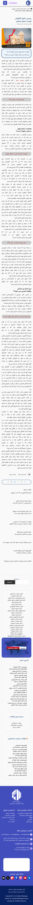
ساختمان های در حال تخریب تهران (17, 775)
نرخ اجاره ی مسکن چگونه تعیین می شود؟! (16, 55)
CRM (30, 817)
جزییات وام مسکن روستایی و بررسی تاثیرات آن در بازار (19, 765)
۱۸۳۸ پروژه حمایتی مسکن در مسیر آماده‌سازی (20, 685)
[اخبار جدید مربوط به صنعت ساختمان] (28, 3)
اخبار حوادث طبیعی (16, 623)
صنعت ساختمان (16, 723)
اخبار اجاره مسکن (21, 9)
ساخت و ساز (16, 727)
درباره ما (12, 820)
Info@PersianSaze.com (22, 844)
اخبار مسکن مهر (16, 602)
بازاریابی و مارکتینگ (16, 725)
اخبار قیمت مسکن (16, 613)
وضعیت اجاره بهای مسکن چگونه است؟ (18, 52)
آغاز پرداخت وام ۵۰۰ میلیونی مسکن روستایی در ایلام (19, 680)
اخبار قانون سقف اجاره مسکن (16, 611)
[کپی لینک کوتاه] (8, 482)
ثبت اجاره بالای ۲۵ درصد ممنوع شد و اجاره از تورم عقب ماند (18, 700)
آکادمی (30, 820)
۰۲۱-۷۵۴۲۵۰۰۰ (15, 835)
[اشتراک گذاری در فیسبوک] (25, 482)
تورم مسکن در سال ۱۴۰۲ (16, 99)
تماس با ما (11, 822)
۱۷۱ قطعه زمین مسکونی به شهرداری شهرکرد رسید (20, 691)
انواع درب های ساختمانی (20, 773)
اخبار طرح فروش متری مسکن (16, 600)
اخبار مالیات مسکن (16, 621)
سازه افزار (29, 822)
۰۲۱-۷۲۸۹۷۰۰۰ (13, 3)
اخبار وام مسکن (16, 615)
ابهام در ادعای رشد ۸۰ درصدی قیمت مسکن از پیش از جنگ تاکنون (17, 704)
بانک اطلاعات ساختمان (25, 813)
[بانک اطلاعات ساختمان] (31, 9)
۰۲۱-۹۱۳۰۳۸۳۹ (25, 835)
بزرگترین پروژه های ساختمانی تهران (17, 762)
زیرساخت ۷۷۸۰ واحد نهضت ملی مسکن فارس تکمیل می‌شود (18, 672)
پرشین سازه (20, 80)
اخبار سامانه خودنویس (16, 606)
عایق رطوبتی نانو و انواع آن (19, 760)
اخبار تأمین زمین (16, 604)
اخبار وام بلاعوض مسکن (16, 617)
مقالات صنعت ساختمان (17, 738)
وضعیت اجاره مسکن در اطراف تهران (16, 154)
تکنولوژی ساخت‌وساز (16, 634)
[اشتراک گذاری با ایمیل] (11, 482)
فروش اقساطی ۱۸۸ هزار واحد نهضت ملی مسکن (20, 676)
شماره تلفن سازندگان (25, 815)
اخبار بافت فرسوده (16, 596)
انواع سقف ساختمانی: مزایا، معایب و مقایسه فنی (20, 746)
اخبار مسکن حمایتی (16, 630)
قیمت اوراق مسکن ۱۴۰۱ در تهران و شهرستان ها (21, 769)
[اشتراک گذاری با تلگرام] (15, 482)
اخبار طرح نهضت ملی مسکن (16, 598)
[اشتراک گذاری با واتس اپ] (18, 482)
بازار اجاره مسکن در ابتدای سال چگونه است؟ (16, 317)
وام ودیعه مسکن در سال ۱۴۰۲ (16, 243)
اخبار (28, 9)
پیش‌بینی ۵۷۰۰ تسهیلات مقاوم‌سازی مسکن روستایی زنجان (18, 668)
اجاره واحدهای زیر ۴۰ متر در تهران (18, 688)
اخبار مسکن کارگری (16, 632)
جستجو (16, 579)
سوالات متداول (10, 813)
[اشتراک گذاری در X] (21, 482)
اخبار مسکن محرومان (16, 628)
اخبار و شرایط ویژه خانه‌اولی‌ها (16, 636)
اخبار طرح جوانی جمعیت (16, 625)
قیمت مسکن (13, 474)
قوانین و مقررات (10, 815)
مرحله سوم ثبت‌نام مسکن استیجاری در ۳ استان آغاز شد (19, 695)
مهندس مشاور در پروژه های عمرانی (17, 758)
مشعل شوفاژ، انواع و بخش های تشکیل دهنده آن (20, 754)
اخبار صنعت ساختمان (16, 594)
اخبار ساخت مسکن (16, 619)
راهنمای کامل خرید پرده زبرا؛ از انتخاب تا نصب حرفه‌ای (19, 750)
